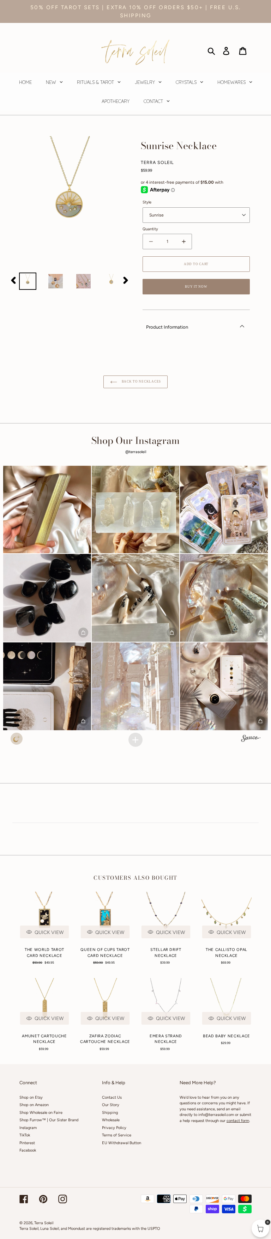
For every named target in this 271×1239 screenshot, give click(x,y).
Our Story (110, 1105)
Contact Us (112, 1097)
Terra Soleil (43, 1223)
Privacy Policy (114, 1127)
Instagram (28, 1127)
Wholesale (111, 1120)
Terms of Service (116, 1135)
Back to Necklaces (141, 381)
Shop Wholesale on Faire (40, 1112)
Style (147, 202)
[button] (47, 510)
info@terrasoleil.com (216, 1114)
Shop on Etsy (31, 1097)
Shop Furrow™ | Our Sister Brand (48, 1120)
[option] (28, 281)
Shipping (110, 1112)
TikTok (24, 1135)
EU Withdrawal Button (121, 1143)
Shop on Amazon (34, 1105)
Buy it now (196, 286)
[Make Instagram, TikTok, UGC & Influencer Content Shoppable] (250, 739)
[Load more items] (135, 740)
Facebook (27, 1150)
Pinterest (27, 1143)
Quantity (150, 229)
